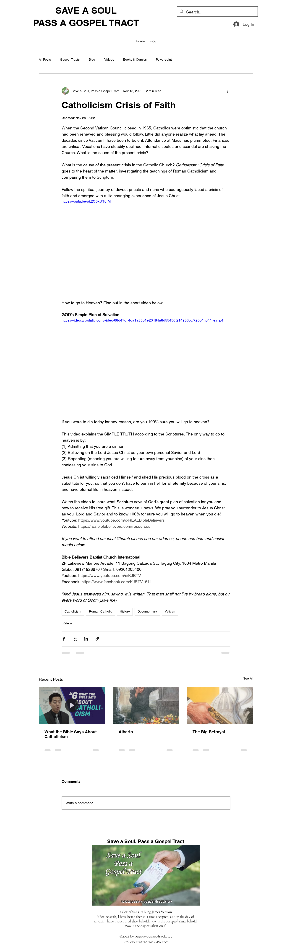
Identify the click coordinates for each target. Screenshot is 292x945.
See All (248, 678)
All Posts (45, 59)
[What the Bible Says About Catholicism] (72, 705)
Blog (92, 59)
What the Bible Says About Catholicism (70, 734)
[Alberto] (146, 705)
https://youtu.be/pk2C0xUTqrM (86, 201)
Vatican (170, 611)
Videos (109, 59)
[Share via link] (97, 639)
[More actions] (227, 91)
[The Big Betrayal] (220, 705)
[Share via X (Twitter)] (75, 639)
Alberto (126, 731)
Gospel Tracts (70, 59)
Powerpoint (164, 59)
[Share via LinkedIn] (86, 639)
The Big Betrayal (209, 731)
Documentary (147, 611)
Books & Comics (135, 59)
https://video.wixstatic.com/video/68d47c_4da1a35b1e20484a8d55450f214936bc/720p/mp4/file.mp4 (142, 320)
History (125, 611)
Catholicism (73, 611)
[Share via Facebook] (64, 639)
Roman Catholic (100, 611)
